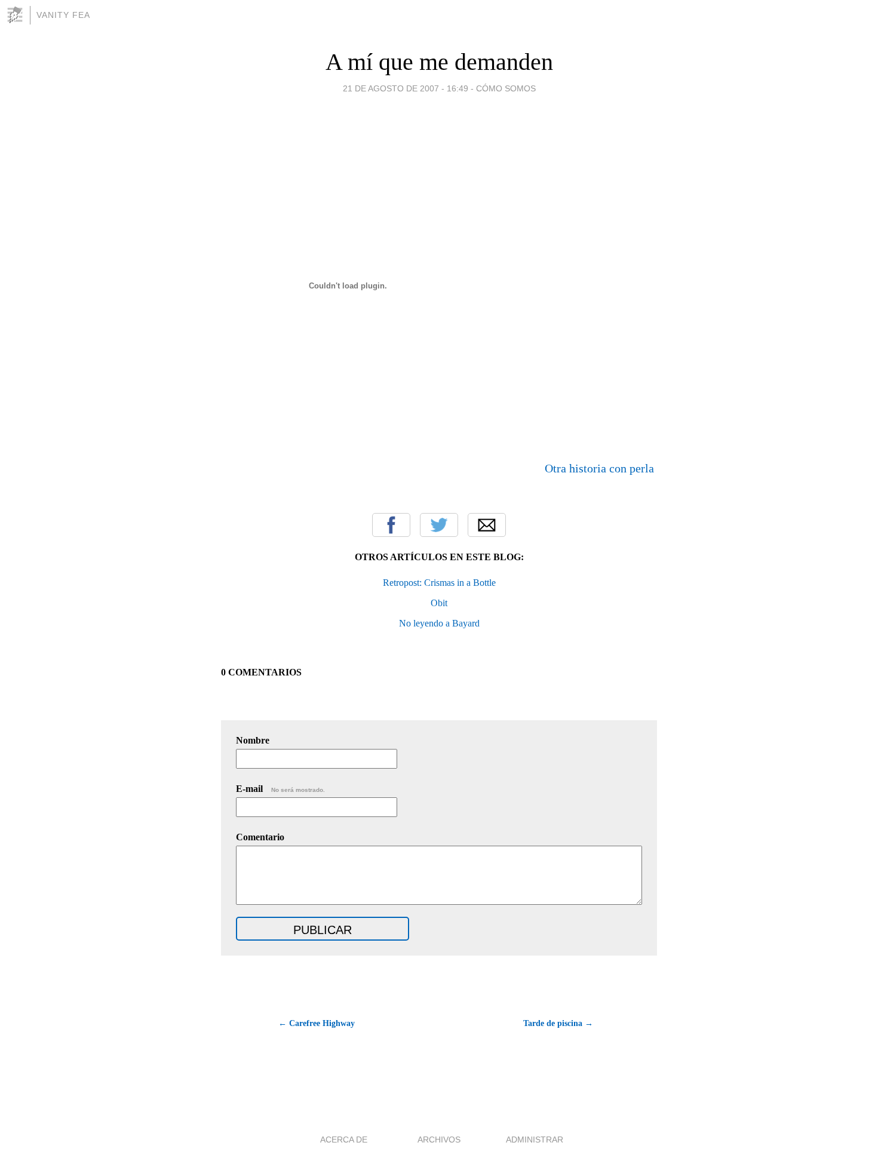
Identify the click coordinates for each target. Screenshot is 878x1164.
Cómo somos (506, 88)
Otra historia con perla (599, 468)
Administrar (534, 1139)
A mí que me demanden (439, 61)
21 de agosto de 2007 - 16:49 (405, 88)
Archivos (439, 1139)
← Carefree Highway (316, 1023)
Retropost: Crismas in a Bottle (439, 583)
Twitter (439, 525)
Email (487, 525)
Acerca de (343, 1139)
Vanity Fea (63, 15)
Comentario (260, 837)
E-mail (280, 789)
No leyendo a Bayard (439, 623)
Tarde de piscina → (558, 1023)
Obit (439, 603)
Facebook (391, 525)
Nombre (252, 740)
